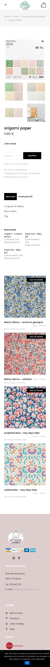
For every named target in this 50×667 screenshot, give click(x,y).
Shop (16, 16)
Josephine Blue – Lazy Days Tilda (21, 433)
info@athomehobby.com (26, 589)
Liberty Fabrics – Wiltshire (18, 379)
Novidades (39, 16)
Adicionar (32, 155)
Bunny (18, 176)
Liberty (6, 329)
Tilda (25, 439)
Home (7, 16)
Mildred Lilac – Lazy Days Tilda (20, 490)
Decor (25, 176)
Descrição (10, 196)
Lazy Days (8, 439)
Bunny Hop (27, 16)
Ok (27, 663)
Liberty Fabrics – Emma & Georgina (23, 322)
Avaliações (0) (25, 196)
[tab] (10, 196)
